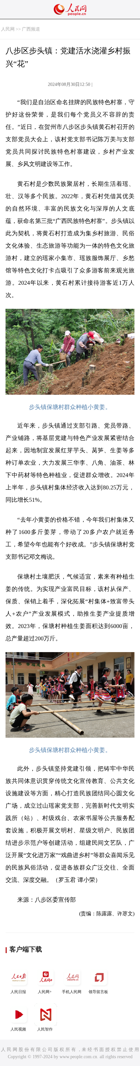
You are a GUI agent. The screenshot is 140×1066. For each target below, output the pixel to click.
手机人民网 (71, 992)
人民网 (8, 29)
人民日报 (18, 992)
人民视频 (18, 1029)
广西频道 (31, 29)
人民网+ (45, 992)
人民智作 (45, 1029)
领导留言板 (98, 992)
